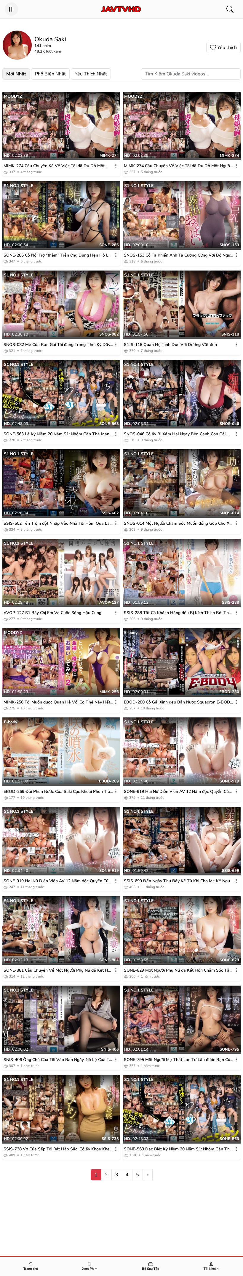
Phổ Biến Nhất (50, 74)
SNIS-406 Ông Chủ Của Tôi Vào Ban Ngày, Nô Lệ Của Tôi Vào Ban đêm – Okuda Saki (58, 1060)
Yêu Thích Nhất (91, 74)
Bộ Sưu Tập (150, 1268)
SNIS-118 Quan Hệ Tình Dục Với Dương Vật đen (170, 344)
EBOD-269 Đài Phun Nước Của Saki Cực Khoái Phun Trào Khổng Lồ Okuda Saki (58, 792)
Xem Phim (89, 1268)
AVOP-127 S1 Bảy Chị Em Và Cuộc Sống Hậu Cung (52, 613)
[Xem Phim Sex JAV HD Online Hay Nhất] (120, 9)
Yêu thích (227, 47)
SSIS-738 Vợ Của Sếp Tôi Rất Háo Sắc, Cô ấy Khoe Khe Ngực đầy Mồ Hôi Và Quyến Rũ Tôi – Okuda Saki (57, 1149)
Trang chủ (30, 1268)
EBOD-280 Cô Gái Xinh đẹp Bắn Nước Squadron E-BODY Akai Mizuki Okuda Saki (178, 702)
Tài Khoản (211, 1268)
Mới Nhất (16, 74)
